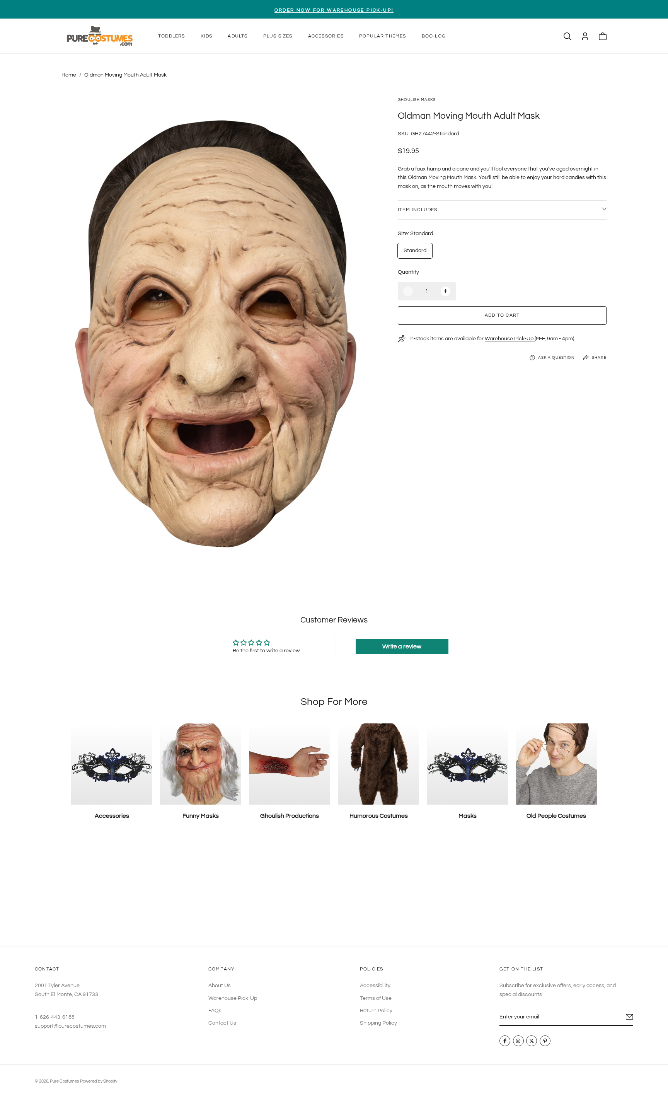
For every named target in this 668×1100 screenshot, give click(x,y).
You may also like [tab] (334, 889)
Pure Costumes (64, 1081)
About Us (219, 986)
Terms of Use (376, 998)
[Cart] (603, 36)
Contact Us (222, 1023)
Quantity (408, 272)
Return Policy (376, 1010)
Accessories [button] (326, 36)
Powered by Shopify (98, 1081)
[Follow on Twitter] (532, 1041)
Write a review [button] (401, 646)
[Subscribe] (629, 1017)
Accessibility (375, 986)
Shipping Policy (378, 1023)
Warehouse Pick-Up (510, 338)
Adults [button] (237, 36)
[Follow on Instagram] (518, 1041)
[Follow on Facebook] (504, 1041)
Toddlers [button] (171, 36)
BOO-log (434, 36)
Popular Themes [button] (382, 36)
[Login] (585, 36)
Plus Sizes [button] (278, 36)
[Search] (567, 36)
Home (68, 75)
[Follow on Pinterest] (545, 1041)
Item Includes (418, 209)
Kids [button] (207, 36)
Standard (415, 250)
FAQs (215, 1010)
